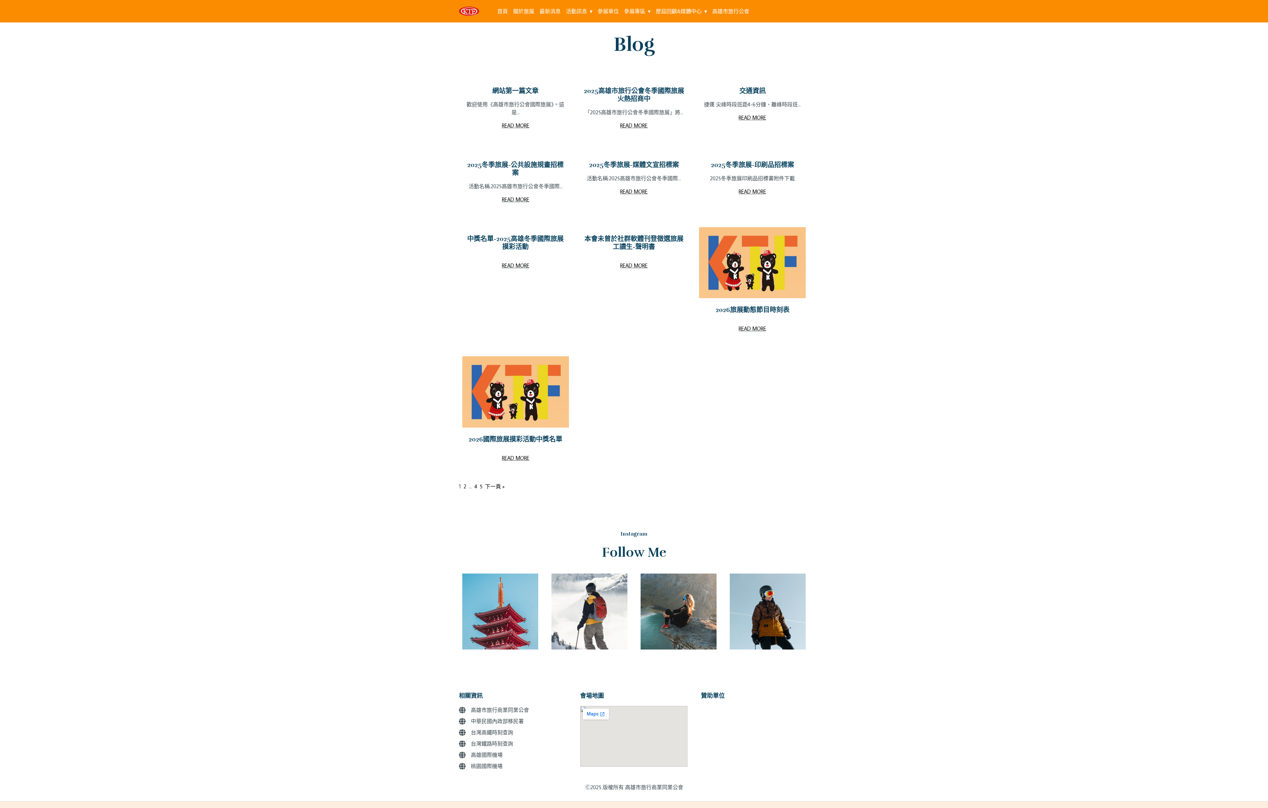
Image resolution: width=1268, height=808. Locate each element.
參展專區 (634, 11)
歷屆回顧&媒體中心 (679, 11)
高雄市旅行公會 (730, 11)
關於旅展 (523, 11)
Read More (515, 125)
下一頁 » (495, 486)
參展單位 (608, 11)
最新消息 (550, 11)
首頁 (502, 11)
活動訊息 (576, 11)
